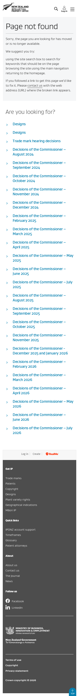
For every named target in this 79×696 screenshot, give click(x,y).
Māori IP (11, 510)
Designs (11, 494)
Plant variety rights (18, 499)
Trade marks (13, 478)
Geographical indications (21, 505)
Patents (10, 483)
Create (36, 454)
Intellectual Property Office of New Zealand (16, 7)
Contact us (12, 570)
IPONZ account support (20, 529)
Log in (24, 454)
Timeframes (13, 535)
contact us (34, 85)
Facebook (18, 601)
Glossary (11, 540)
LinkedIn (17, 607)
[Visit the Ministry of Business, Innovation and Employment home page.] (28, 633)
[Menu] (72, 9)
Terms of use (13, 660)
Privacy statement (17, 670)
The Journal (13, 576)
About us (11, 565)
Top (73, 693)
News (9, 581)
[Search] (56, 9)
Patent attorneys (16, 545)
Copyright (12, 489)
